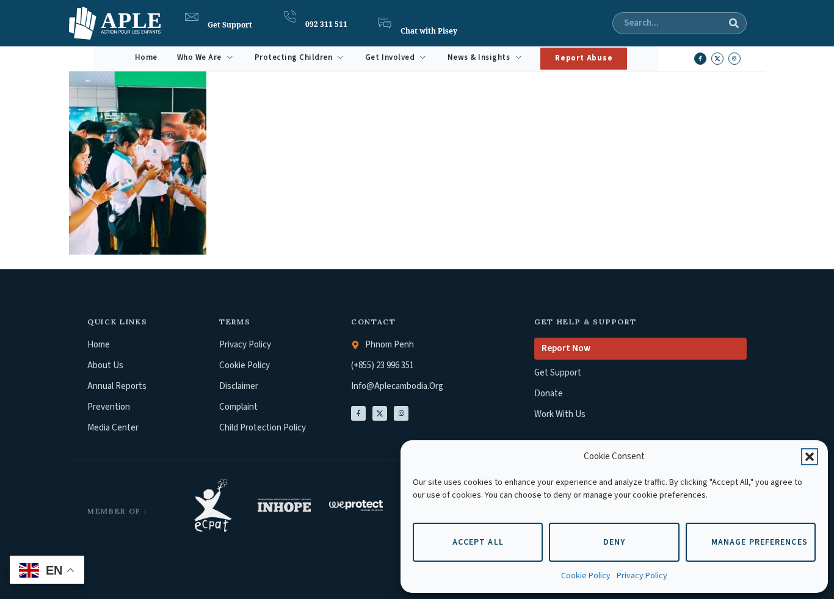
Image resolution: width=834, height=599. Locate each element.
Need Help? (228, 13)
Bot (406, 19)
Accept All (478, 542)
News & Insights (479, 57)
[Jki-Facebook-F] (358, 413)
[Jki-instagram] (734, 59)
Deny (614, 542)
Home (146, 57)
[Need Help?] (191, 17)
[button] (809, 457)
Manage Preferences (759, 542)
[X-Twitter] (379, 413)
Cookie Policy (586, 576)
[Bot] (384, 23)
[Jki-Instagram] (401, 413)
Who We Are (199, 57)
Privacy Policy (642, 576)
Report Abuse (583, 58)
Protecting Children (294, 57)
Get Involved (390, 57)
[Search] (733, 23)
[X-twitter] (717, 59)
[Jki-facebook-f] (700, 59)
